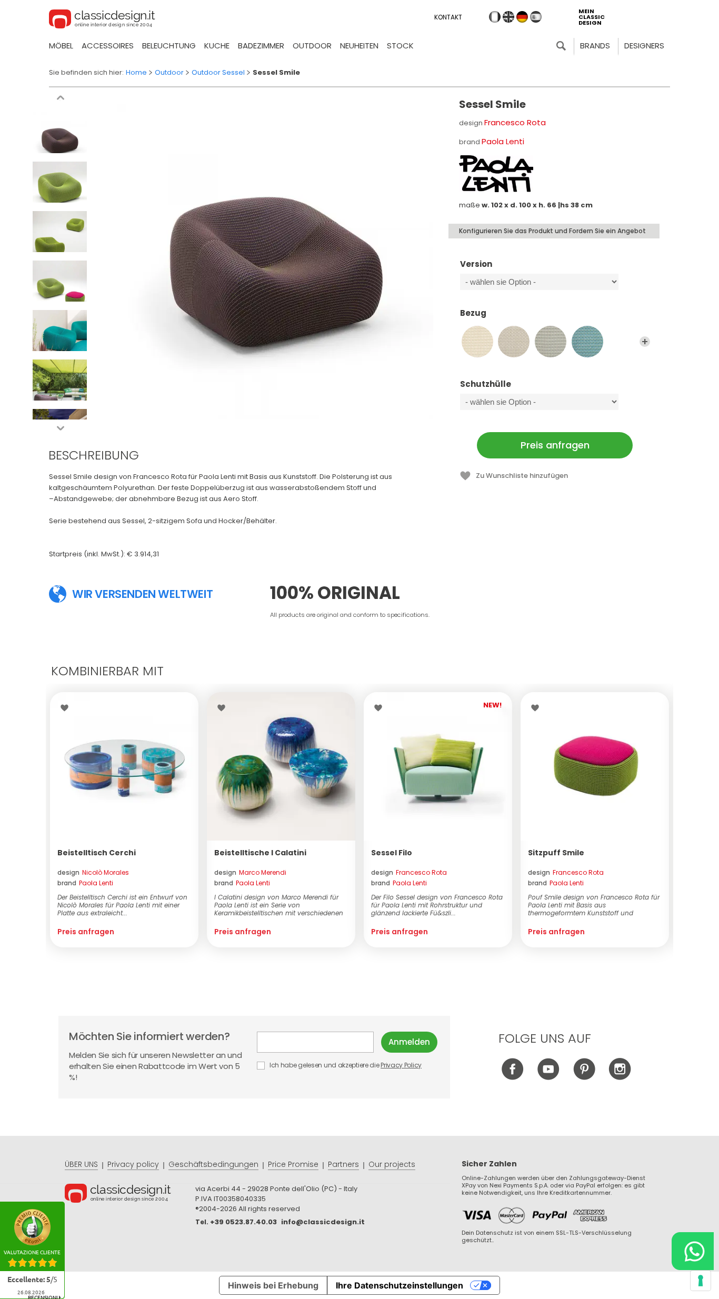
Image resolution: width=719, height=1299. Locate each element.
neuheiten (359, 45)
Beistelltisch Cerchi (96, 852)
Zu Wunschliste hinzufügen (522, 476)
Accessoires (108, 45)
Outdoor (312, 45)
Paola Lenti (503, 141)
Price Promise (293, 1164)
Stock (400, 45)
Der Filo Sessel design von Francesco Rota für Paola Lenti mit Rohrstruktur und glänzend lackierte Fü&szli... (437, 905)
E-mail (319, 1042)
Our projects (391, 1164)
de (522, 17)
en (508, 17)
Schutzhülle (485, 384)
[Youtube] (548, 1077)
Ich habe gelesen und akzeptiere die (345, 1065)
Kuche (216, 45)
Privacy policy (133, 1164)
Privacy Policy (401, 1065)
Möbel (61, 45)
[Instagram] (620, 1077)
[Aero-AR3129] (587, 341)
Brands (595, 45)
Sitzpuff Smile (556, 852)
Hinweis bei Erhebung (273, 1285)
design (93, 872)
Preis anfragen (555, 445)
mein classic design (591, 17)
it (495, 17)
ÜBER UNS (81, 1164)
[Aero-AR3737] (550, 341)
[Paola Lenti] (496, 173)
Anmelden (409, 1041)
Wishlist (67, 708)
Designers (644, 45)
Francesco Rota (515, 122)
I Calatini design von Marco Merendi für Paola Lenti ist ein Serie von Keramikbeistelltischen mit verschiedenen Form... (278, 905)
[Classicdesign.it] (102, 20)
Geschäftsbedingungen (213, 1164)
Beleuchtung (169, 45)
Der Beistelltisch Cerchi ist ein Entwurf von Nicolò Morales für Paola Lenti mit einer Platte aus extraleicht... (122, 905)
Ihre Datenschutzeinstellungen (399, 1285)
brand (85, 882)
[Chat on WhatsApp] (693, 1251)
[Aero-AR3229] (477, 341)
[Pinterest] (584, 1077)
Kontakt (448, 17)
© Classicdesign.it (130, 1195)
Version (476, 264)
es (536, 17)
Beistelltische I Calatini (260, 852)
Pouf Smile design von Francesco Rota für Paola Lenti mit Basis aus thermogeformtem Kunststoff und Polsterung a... (594, 905)
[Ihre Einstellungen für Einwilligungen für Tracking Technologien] (701, 1281)
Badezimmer (261, 45)
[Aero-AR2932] (513, 341)
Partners (343, 1164)
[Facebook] (512, 1077)
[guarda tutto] (645, 341)
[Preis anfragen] (124, 766)
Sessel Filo (391, 852)
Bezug (473, 313)
